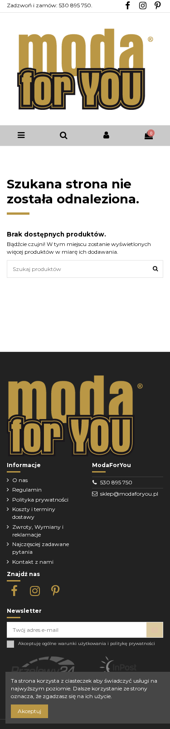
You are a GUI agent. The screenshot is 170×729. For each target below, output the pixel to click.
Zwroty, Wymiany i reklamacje (37, 530)
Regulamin (27, 489)
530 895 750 (116, 482)
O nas (20, 480)
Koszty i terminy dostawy (33, 513)
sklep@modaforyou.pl (129, 493)
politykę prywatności (132, 643)
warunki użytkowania (82, 643)
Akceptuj (29, 711)
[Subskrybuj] (154, 629)
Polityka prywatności (40, 499)
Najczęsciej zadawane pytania (40, 548)
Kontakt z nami (32, 561)
